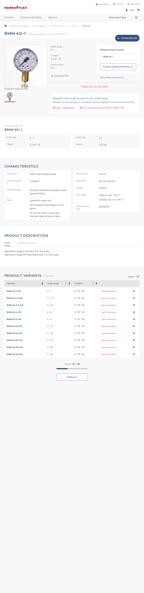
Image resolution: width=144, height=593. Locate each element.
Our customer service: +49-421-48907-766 (103, 107)
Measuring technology (19, 26)
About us (53, 17)
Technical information (31, 17)
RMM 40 (74, 26)
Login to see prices (108, 291)
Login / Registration (65, 107)
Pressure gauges (39, 26)
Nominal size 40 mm (58, 26)
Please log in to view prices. (95, 86)
